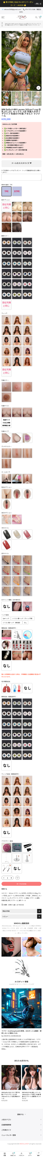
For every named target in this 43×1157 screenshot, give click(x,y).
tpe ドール (11, 896)
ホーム (2, 24)
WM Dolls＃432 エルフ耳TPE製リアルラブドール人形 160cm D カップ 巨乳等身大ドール (11, 1095)
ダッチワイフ (14, 898)
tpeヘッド (6, 618)
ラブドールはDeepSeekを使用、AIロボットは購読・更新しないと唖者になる (22, 1032)
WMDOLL (35, 896)
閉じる (39, 3)
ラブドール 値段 (24, 898)
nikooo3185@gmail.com (12, 9)
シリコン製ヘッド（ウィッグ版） (22, 618)
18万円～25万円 (26, 893)
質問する (4, 889)
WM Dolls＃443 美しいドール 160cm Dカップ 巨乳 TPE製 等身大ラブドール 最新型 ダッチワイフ (31, 1095)
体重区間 (4, 900)
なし (25, 623)
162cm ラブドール (15, 893)
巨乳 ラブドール (13, 900)
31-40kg (35, 893)
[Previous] (3, 60)
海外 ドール (22, 900)
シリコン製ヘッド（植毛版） (12, 623)
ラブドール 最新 (34, 898)
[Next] (40, 60)
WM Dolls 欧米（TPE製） (23, 896)
